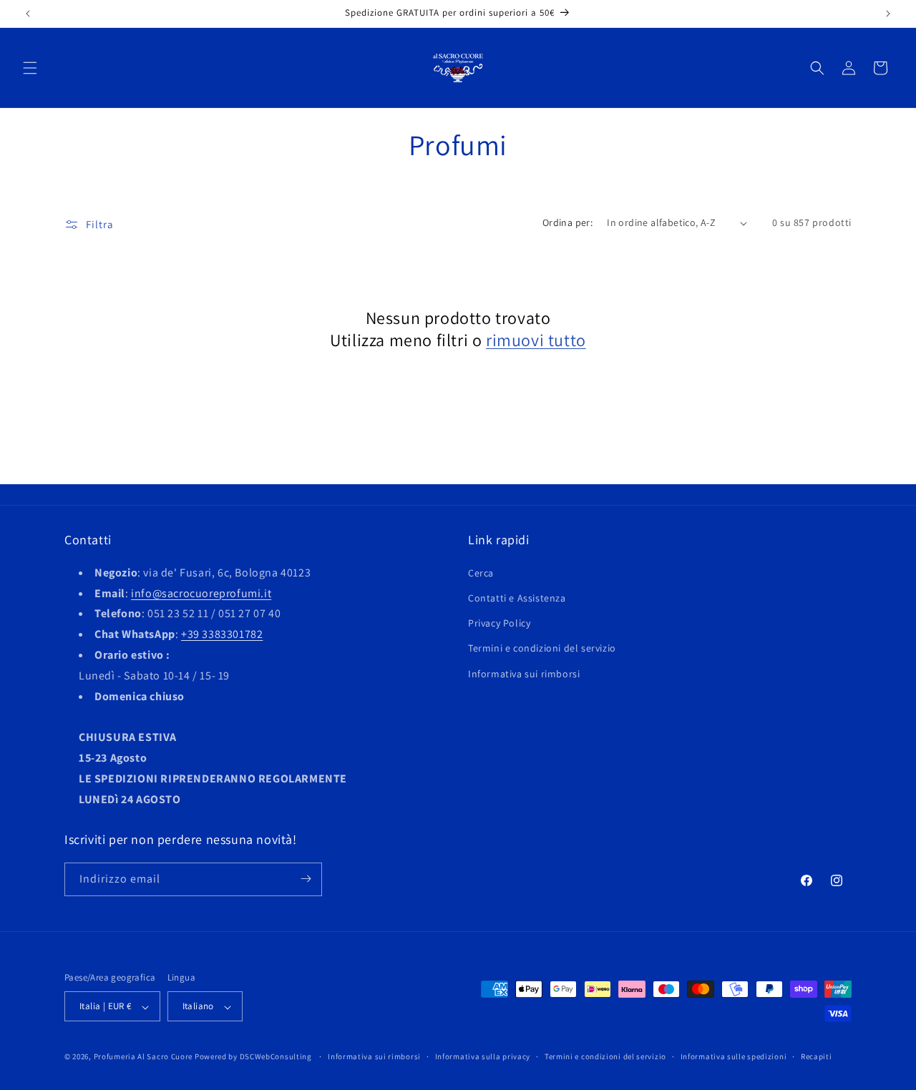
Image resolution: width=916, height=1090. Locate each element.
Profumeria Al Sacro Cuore (143, 1057)
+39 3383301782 (222, 634)
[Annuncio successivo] (888, 13)
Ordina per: (567, 222)
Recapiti (816, 1056)
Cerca (481, 572)
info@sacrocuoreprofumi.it (201, 592)
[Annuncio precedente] (28, 13)
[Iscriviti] (305, 878)
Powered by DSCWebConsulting (253, 1057)
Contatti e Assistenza (517, 597)
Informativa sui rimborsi (524, 673)
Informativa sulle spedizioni (734, 1056)
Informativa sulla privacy (483, 1056)
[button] (30, 68)
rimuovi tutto (536, 340)
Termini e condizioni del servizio (542, 648)
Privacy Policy (499, 623)
